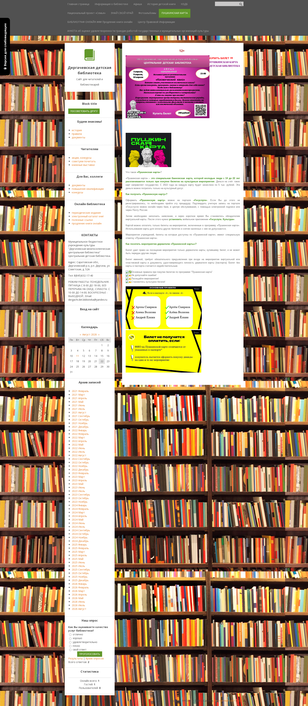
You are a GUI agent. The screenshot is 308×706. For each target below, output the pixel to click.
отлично (78, 634)
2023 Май (77, 484)
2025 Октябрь (80, 573)
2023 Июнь (78, 487)
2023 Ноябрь (80, 501)
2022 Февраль (80, 434)
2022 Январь (79, 430)
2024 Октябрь (80, 534)
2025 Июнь (78, 562)
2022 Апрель (79, 441)
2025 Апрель (79, 555)
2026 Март (78, 591)
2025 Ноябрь (80, 576)
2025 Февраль (80, 548)
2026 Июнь (78, 601)
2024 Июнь (78, 523)
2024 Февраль (80, 509)
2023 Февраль (80, 473)
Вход (240, 39)
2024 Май (77, 519)
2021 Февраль (80, 391)
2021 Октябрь (80, 419)
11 (77, 356)
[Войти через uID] (80, 316)
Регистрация (228, 39)
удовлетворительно (85, 642)
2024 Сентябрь (81, 530)
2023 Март (78, 476)
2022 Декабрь (80, 469)
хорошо (77, 638)
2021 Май (77, 401)
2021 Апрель (79, 398)
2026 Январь (79, 584)
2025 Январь (79, 544)
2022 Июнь (78, 448)
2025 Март (78, 551)
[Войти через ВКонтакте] (86, 316)
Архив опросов (95, 658)
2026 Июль (78, 605)
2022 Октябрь (80, 462)
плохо (76, 645)
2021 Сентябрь (81, 416)
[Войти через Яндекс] (92, 316)
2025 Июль (78, 566)
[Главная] (89, 59)
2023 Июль (78, 491)
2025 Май (77, 559)
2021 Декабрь (80, 426)
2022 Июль (78, 451)
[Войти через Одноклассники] (98, 316)
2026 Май (77, 598)
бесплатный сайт (224, 700)
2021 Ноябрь (80, 423)
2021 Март (78, 394)
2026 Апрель (79, 594)
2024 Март (78, 512)
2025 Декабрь (80, 580)
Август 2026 (89, 334)
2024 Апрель (79, 516)
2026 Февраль (80, 587)
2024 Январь (79, 505)
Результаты (75, 658)
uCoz (240, 700)
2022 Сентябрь (81, 459)
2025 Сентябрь (81, 569)
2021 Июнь (78, 405)
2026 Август (79, 608)
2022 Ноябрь (80, 466)
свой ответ (79, 649)
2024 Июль (78, 526)
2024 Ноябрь (80, 537)
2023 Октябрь (80, 498)
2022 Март (78, 437)
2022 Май (77, 444)
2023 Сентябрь (81, 494)
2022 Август (79, 455)
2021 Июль (78, 409)
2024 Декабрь (80, 541)
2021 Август (79, 412)
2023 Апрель (79, 480)
